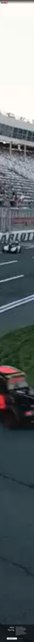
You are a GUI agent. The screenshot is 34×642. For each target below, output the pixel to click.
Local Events (10, 638)
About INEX (21, 638)
